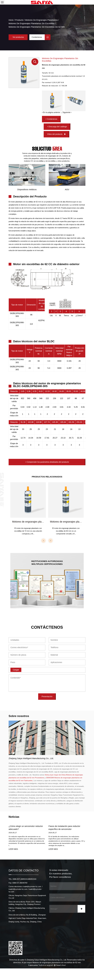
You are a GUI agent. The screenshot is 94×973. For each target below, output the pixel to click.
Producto (19, 20)
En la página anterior (51, 112)
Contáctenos (37, 37)
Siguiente (66, 112)
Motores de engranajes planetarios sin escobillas (32, 23)
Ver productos (18, 37)
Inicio (11, 20)
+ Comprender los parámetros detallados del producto (47, 462)
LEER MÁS (14, 849)
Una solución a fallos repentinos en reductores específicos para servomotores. (65, 829)
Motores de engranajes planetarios (41, 20)
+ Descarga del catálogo (57, 127)
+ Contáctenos (51, 119)
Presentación (47, 696)
